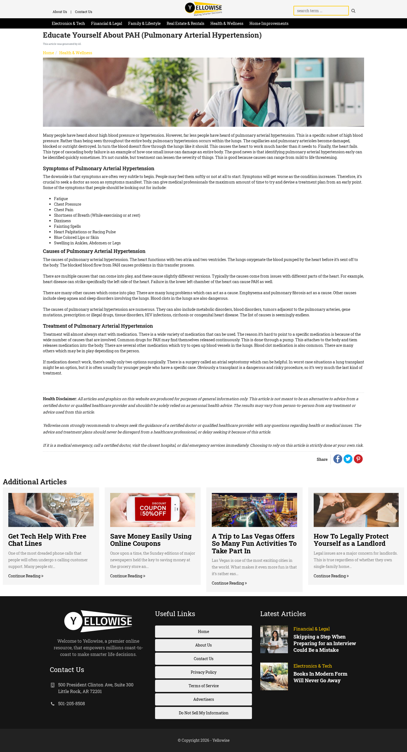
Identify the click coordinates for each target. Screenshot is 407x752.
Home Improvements (268, 23)
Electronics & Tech (68, 23)
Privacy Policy (204, 672)
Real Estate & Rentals (185, 23)
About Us (60, 11)
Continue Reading (24, 575)
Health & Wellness (226, 23)
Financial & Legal (106, 23)
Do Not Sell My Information (203, 712)
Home (48, 52)
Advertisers (203, 699)
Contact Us (83, 11)
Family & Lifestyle (144, 23)
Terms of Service (204, 685)
